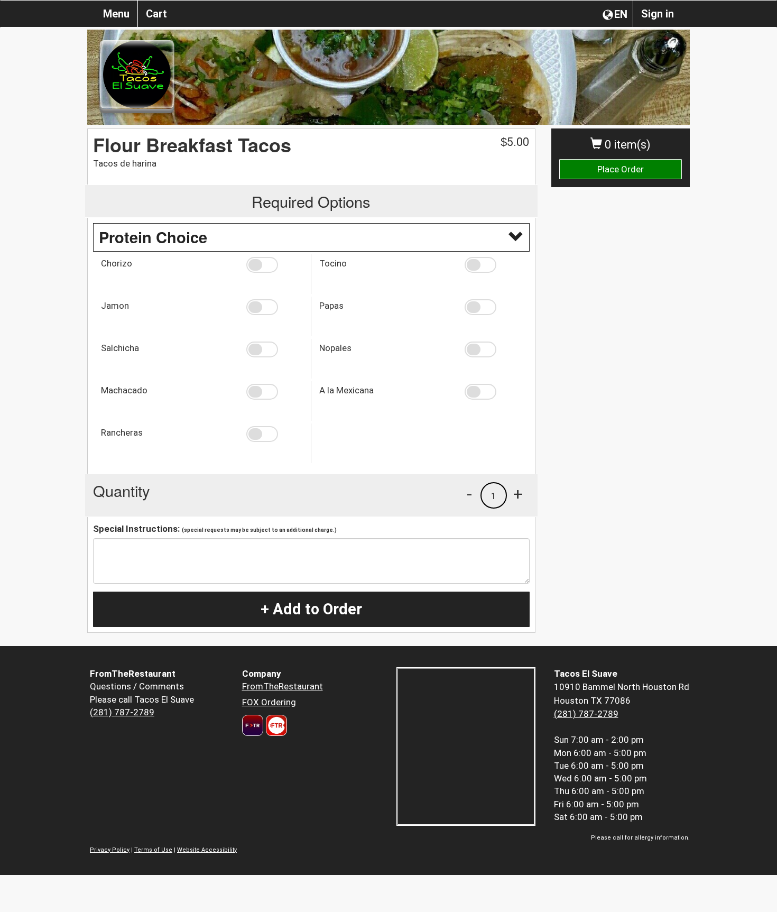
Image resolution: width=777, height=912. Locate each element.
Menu (116, 13)
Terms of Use (153, 849)
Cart (156, 13)
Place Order (620, 169)
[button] (274, 265)
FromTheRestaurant (282, 686)
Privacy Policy (110, 849)
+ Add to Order (311, 609)
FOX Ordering (269, 702)
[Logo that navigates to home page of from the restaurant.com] (252, 725)
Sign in (657, 13)
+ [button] (518, 494)
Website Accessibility (207, 849)
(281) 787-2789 (122, 712)
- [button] (469, 494)
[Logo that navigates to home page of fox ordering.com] (275, 725)
